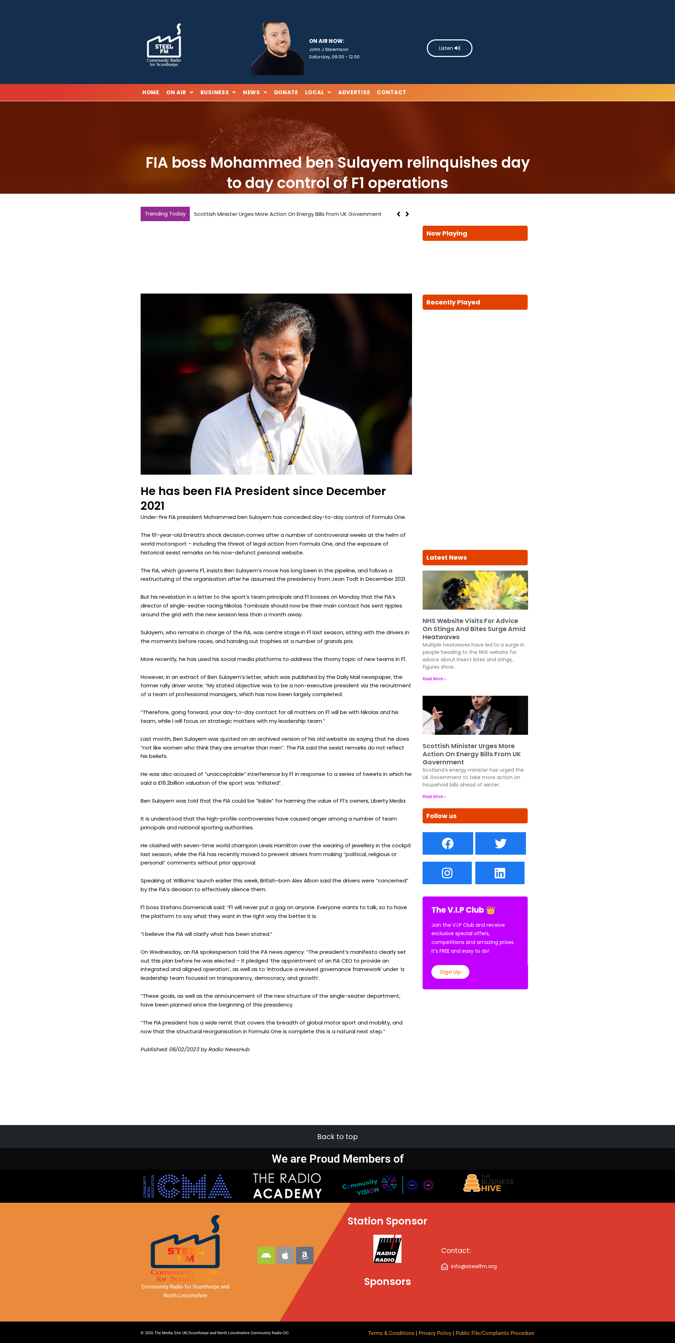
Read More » (434, 678)
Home (150, 92)
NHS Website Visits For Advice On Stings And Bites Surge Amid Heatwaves (474, 629)
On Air (176, 92)
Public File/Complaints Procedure (495, 1333)
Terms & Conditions (391, 1333)
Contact (391, 92)
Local (314, 92)
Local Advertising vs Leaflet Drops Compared (252, 214)
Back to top (337, 1137)
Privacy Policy (436, 1333)
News (251, 92)
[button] (407, 214)
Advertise (354, 92)
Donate (286, 92)
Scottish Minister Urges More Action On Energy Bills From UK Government (472, 754)
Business (214, 92)
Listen (447, 48)
